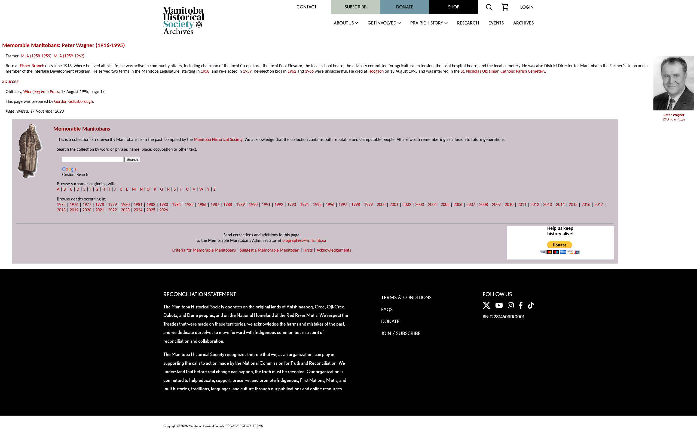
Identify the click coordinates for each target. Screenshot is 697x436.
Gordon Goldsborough (73, 102)
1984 (176, 205)
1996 (330, 205)
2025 (150, 210)
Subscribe (355, 7)
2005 (445, 205)
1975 (61, 205)
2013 (547, 205)
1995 (117, 45)
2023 (125, 210)
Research (468, 23)
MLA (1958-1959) (36, 56)
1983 (163, 205)
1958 (205, 71)
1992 (278, 205)
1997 (342, 205)
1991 (266, 205)
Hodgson (376, 71)
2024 (138, 210)
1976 (74, 205)
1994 (304, 205)
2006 (458, 205)
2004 (432, 205)
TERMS (258, 426)
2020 (86, 210)
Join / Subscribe (401, 333)
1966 (309, 71)
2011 (522, 205)
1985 (189, 205)
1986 (202, 205)
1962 (292, 71)
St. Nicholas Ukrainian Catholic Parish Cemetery (503, 71)
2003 (419, 205)
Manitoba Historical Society (218, 140)
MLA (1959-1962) (69, 56)
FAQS (387, 310)
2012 (534, 205)
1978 (99, 205)
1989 (240, 205)
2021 (99, 210)
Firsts (308, 250)
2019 (74, 210)
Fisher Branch (32, 66)
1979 (112, 205)
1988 (227, 205)
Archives (523, 23)
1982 (150, 205)
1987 (214, 205)
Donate (404, 7)
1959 (247, 71)
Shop (453, 7)
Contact (306, 7)
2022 (112, 210)
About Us (344, 23)
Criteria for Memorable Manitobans (204, 250)
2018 (61, 210)
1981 (138, 205)
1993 (291, 205)
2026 (163, 210)
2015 (573, 205)
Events (496, 23)
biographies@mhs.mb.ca (304, 241)
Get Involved (382, 23)
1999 (368, 205)
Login (527, 7)
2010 (509, 205)
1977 (86, 205)
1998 (355, 205)
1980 (125, 205)
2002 (406, 205)
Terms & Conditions (406, 298)
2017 (598, 205)
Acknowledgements (334, 250)
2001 (394, 205)
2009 (496, 205)
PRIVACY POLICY (238, 426)
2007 (470, 205)
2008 (483, 205)
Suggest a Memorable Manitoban (269, 250)
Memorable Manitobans (30, 45)
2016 (586, 205)
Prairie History (426, 23)
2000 (381, 205)
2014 (560, 205)
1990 (253, 205)
